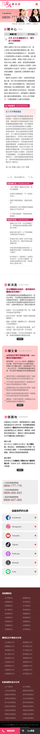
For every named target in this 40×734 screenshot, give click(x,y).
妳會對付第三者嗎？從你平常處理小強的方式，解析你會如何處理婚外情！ (21, 241)
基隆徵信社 (27, 598)
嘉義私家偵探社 (28, 706)
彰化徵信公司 (9, 654)
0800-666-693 (13, 492)
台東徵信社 (27, 625)
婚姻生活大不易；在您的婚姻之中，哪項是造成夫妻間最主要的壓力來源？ (21, 225)
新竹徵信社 (27, 602)
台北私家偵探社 (10, 691)
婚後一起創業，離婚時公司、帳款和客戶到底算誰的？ (20, 323)
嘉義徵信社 (27, 613)
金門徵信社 (27, 629)
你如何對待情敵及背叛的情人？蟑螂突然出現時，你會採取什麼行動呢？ (21, 250)
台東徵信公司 (27, 670)
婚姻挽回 (15, 93)
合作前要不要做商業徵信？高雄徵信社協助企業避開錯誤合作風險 (20, 383)
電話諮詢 (11, 731)
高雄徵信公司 (27, 662)
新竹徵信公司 (27, 646)
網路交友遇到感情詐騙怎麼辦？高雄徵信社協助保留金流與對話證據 (20, 395)
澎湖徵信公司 (9, 674)
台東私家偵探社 (28, 718)
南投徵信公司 (9, 658)
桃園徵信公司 (9, 646)
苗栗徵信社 (9, 606)
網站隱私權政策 (24, 727)
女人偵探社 (9, 687)
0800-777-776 (13, 16)
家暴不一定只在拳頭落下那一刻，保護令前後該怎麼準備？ (20, 311)
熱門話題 (31, 34)
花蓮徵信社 (9, 625)
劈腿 (13, 167)
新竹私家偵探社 (28, 694)
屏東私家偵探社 (10, 714)
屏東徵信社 (9, 621)
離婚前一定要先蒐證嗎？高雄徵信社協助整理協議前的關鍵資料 (20, 400)
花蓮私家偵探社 (10, 718)
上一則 (10, 177)
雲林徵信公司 (27, 654)
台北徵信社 (9, 598)
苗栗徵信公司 (9, 650)
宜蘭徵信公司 (27, 666)
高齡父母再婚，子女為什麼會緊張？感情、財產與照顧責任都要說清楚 (20, 334)
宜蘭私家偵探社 (28, 714)
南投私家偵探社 (10, 706)
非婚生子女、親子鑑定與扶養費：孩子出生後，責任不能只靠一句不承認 (20, 328)
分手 (23, 167)
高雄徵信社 (27, 617)
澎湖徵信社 (9, 629)
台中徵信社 (27, 606)
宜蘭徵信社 (27, 621)
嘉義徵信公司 (27, 658)
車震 (27, 167)
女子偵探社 (27, 687)
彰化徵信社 (9, 610)
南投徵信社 (9, 613)
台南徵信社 (9, 617)
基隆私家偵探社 (28, 691)
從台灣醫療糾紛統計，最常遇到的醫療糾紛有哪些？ (20, 290)
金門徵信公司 (27, 674)
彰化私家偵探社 (10, 702)
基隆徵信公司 (27, 642)
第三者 (8, 167)
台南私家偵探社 (10, 710)
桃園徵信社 (9, 602)
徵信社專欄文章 (19, 177)
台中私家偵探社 (28, 698)
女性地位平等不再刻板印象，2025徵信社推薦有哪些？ (20, 356)
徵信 (30, 725)
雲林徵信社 (27, 610)
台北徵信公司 (9, 642)
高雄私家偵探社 (28, 710)
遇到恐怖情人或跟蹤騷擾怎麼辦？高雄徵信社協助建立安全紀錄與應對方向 (20, 377)
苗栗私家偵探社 (10, 698)
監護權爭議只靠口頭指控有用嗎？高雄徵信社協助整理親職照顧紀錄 (20, 389)
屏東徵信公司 (9, 666)
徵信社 (20, 24)
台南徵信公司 (9, 662)
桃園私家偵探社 (10, 694)
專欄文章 (35, 24)
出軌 (18, 167)
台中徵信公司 (27, 650)
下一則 (30, 177)
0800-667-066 (13, 500)
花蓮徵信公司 (9, 670)
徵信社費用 (17, 727)
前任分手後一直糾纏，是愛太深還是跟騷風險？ (20, 317)
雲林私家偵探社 (28, 702)
